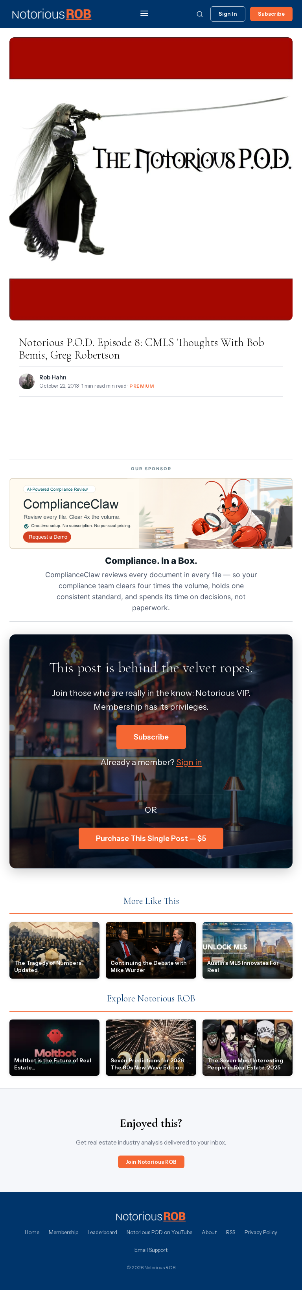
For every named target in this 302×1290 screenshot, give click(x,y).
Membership (63, 1232)
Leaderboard (102, 1232)
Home (32, 1232)
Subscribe (271, 14)
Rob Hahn (52, 377)
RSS (230, 1232)
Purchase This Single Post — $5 (151, 838)
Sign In (228, 14)
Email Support (151, 1250)
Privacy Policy (261, 1232)
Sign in (189, 762)
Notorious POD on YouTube (159, 1232)
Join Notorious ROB (151, 1162)
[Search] (200, 14)
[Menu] (144, 14)
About (209, 1232)
